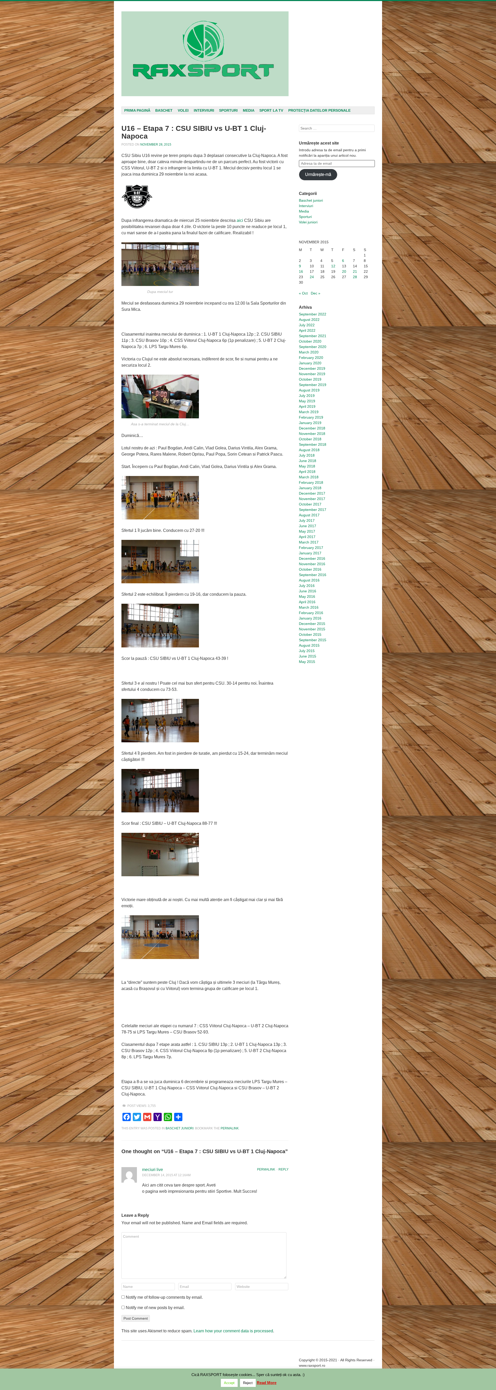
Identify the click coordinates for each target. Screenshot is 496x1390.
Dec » (315, 293)
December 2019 (312, 368)
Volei (183, 110)
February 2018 (311, 482)
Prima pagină (137, 110)
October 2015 (310, 634)
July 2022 (307, 325)
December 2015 (312, 624)
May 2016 (307, 596)
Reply (283, 1169)
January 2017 (310, 553)
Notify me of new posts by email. (155, 1307)
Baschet (164, 110)
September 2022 (312, 314)
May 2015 (307, 662)
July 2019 (307, 396)
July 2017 (307, 520)
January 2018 (310, 488)
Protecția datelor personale (319, 110)
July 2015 (307, 651)
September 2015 (312, 640)
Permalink (266, 1169)
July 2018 (307, 455)
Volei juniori (308, 222)
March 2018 (309, 477)
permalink (230, 1128)
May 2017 (307, 531)
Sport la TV (271, 110)
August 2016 (309, 580)
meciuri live (152, 1169)
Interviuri (204, 110)
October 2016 (310, 569)
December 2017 (312, 493)
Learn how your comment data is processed (233, 1331)
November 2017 (312, 499)
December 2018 (312, 428)
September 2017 (312, 510)
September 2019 (312, 385)
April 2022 (307, 330)
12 (333, 266)
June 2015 (307, 656)
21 (355, 271)
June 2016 (307, 591)
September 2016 (312, 575)
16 (301, 271)
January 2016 (310, 618)
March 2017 (309, 542)
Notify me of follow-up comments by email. (164, 1297)
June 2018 (307, 461)
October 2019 (310, 379)
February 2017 (311, 548)
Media (248, 110)
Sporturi (228, 110)
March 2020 (309, 352)
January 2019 (310, 423)
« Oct (303, 293)
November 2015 (312, 629)
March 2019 (309, 412)
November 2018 (312, 434)
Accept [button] (229, 1383)
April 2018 (307, 472)
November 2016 (312, 564)
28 (355, 277)
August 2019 (309, 390)
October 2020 (310, 341)
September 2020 (312, 347)
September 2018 (312, 444)
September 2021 (312, 336)
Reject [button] (248, 1383)
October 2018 (310, 439)
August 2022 (309, 320)
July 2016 (307, 586)
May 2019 (307, 401)
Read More (266, 1382)
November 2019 (312, 374)
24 (312, 277)
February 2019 (311, 417)
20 (344, 271)
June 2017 (307, 526)
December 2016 (312, 558)
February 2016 (311, 613)
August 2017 (309, 515)
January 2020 (310, 363)
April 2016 (307, 602)
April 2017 (307, 537)
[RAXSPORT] (205, 53)
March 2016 (309, 607)
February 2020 (311, 358)
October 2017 (310, 504)
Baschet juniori (179, 1128)
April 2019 (307, 406)
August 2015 (309, 645)
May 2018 (307, 466)
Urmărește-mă (318, 174)
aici (240, 220)
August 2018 (309, 450)
